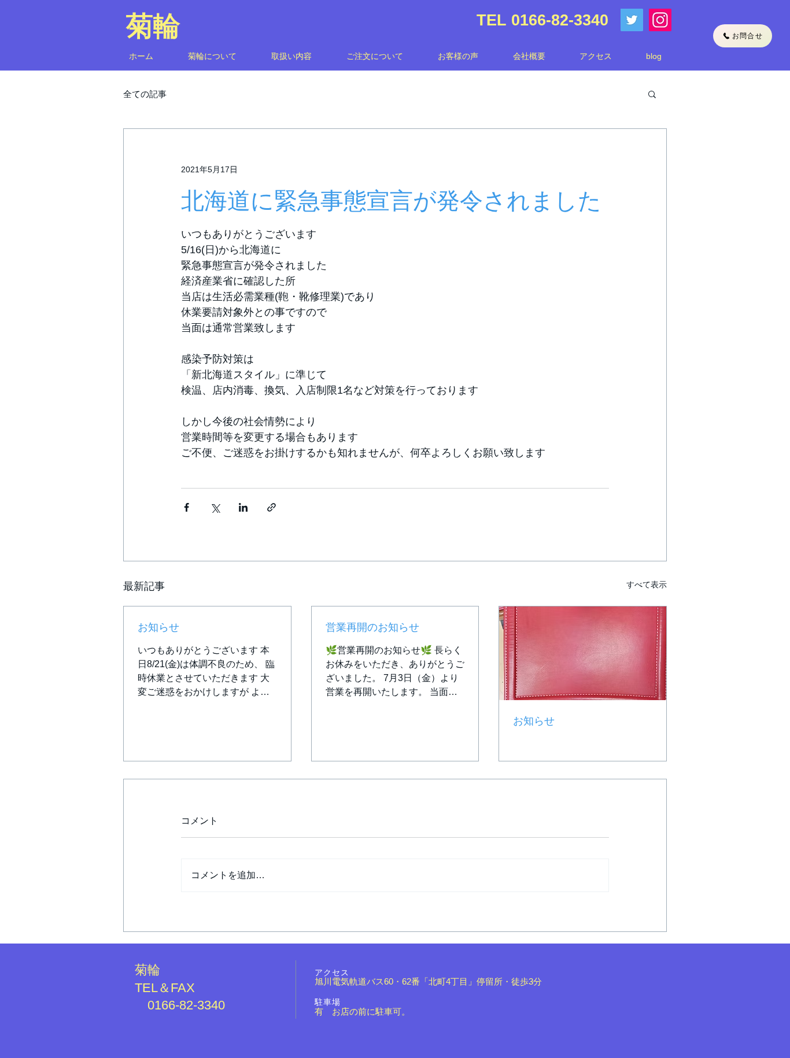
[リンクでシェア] (271, 507)
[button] (652, 93)
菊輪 (153, 25)
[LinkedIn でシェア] (243, 507)
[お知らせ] (582, 653)
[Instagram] (660, 20)
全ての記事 (145, 94)
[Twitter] (632, 20)
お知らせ (158, 627)
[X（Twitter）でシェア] (214, 507)
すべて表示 (646, 584)
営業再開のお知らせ (372, 627)
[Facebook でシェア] (186, 507)
